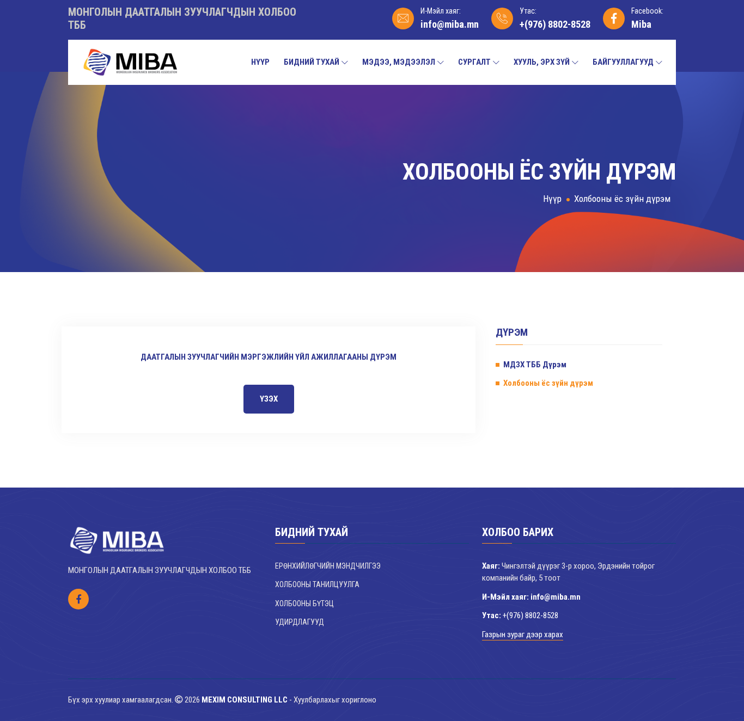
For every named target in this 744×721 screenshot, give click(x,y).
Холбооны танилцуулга (317, 584)
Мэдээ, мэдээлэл (398, 62)
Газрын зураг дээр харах (522, 634)
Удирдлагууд (299, 622)
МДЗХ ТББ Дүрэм (534, 364)
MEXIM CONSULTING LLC (245, 700)
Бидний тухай (311, 62)
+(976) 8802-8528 (555, 24)
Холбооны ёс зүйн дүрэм (622, 198)
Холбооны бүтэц (304, 603)
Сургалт (474, 62)
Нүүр (260, 62)
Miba (641, 24)
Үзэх (269, 399)
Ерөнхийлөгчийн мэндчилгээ (328, 566)
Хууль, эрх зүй (542, 62)
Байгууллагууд (623, 62)
